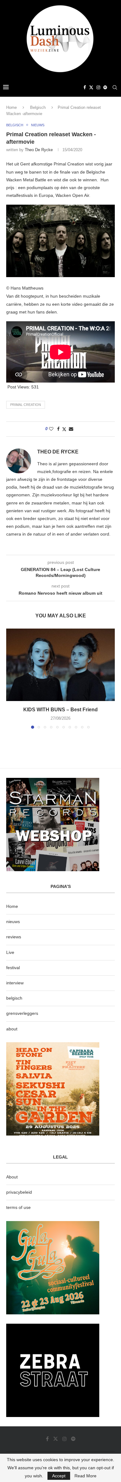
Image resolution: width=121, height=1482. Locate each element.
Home (11, 107)
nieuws (13, 921)
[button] (11, 678)
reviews (13, 936)
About (12, 1176)
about (11, 1028)
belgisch (14, 998)
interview (15, 982)
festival (13, 967)
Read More (85, 1476)
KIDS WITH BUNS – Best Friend (60, 709)
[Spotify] (105, 87)
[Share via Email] (71, 428)
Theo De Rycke (39, 149)
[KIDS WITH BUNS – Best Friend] (60, 665)
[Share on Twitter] (64, 429)
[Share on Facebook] (58, 428)
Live (10, 952)
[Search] (115, 87)
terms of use (18, 1207)
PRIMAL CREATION (25, 405)
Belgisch (38, 107)
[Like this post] (51, 428)
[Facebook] (84, 87)
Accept (58, 1475)
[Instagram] (98, 87)
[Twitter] (91, 87)
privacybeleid (19, 1192)
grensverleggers (22, 1013)
